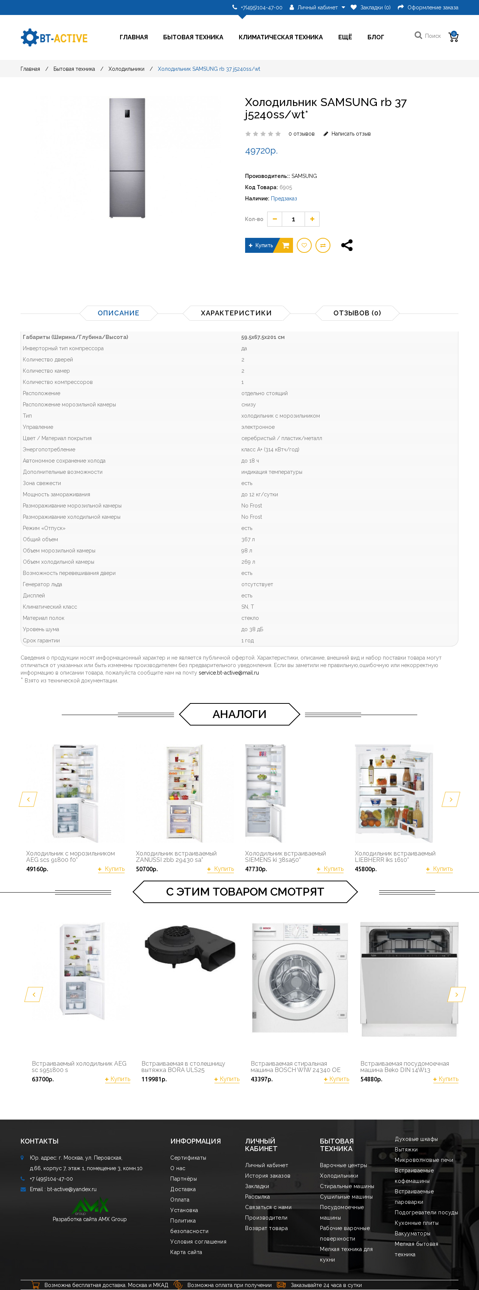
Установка (184, 1210)
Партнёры (183, 1179)
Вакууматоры (413, 1233)
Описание (119, 313)
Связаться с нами (268, 1207)
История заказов (268, 1176)
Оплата (179, 1200)
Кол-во (254, 219)
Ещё (345, 37)
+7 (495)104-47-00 (51, 1179)
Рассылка (257, 1197)
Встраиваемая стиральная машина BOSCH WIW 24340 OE (296, 1067)
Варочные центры (343, 1165)
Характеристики (236, 313)
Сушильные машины (346, 1197)
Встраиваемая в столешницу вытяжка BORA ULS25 (183, 1067)
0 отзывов (302, 134)
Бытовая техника (193, 37)
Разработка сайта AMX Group (90, 1219)
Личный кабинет (266, 1165)
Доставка (183, 1189)
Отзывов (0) (357, 313)
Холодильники (126, 69)
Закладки (257, 1186)
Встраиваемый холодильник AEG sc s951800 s (79, 1067)
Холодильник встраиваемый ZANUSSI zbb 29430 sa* (176, 856)
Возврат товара (266, 1228)
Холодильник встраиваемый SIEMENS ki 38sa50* (285, 856)
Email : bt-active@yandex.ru (63, 1189)
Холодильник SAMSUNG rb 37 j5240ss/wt (209, 69)
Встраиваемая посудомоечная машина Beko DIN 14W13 (404, 1067)
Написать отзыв (350, 134)
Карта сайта (186, 1252)
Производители (266, 1218)
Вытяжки (406, 1150)
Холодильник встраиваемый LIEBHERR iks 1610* (395, 856)
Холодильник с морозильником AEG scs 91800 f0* (70, 856)
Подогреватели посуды (426, 1212)
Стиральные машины (347, 1186)
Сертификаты (188, 1158)
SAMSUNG (304, 176)
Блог (375, 37)
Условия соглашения (198, 1242)
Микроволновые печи (424, 1160)
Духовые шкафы (416, 1139)
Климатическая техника (281, 37)
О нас (178, 1168)
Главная (134, 37)
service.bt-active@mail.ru (229, 673)
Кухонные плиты (417, 1223)
